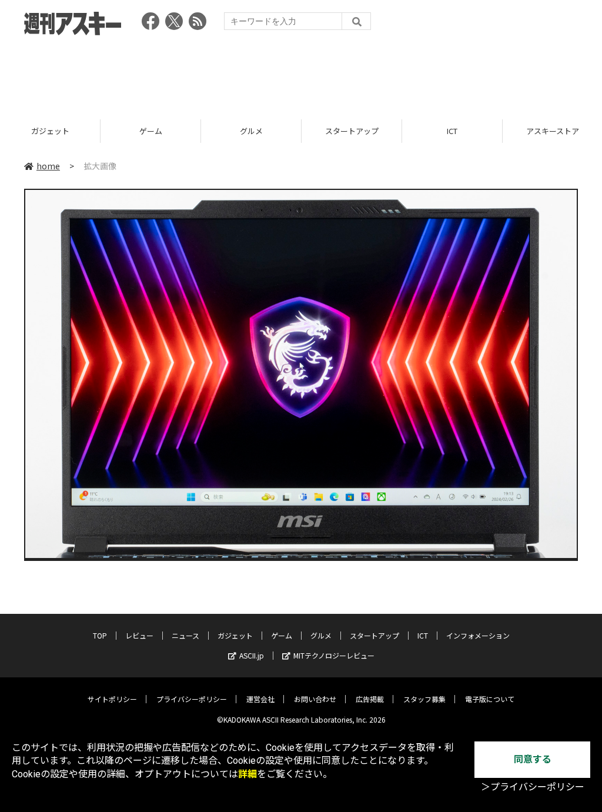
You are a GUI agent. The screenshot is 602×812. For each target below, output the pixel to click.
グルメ (251, 130)
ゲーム (150, 130)
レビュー (139, 635)
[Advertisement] (301, 73)
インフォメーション (478, 635)
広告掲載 (370, 699)
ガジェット (50, 130)
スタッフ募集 (424, 699)
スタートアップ (352, 130)
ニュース (185, 635)
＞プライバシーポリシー (532, 787)
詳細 (247, 774)
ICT (452, 130)
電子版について (489, 699)
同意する (532, 759)
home (48, 166)
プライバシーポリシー (191, 699)
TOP (100, 635)
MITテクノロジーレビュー (333, 655)
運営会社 (260, 699)
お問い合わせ (315, 699)
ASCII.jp (251, 655)
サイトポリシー (112, 699)
